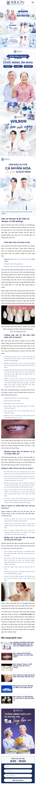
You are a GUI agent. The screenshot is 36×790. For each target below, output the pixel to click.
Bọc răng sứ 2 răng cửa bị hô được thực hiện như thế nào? (24, 675)
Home (3, 212)
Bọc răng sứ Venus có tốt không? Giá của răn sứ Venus (22, 665)
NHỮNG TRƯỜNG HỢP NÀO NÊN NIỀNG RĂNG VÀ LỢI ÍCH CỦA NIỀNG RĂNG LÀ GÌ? (23, 644)
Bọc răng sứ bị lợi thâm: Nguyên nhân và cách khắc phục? (23, 655)
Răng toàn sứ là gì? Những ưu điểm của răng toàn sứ (23, 686)
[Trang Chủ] (15, 3)
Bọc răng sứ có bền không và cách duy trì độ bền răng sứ (23, 698)
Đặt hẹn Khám (18, 780)
